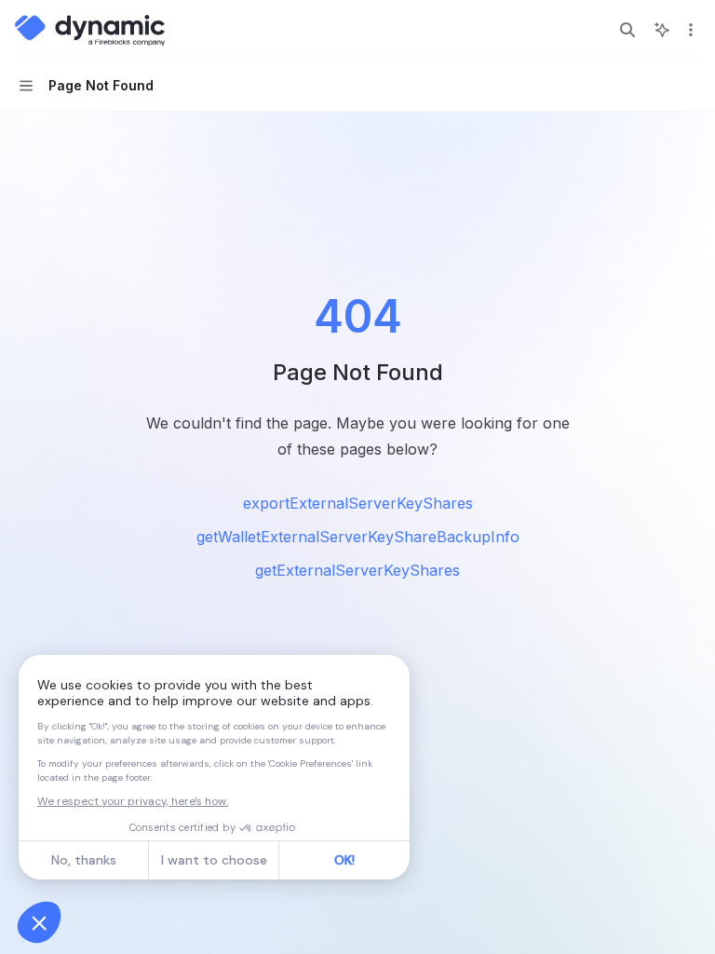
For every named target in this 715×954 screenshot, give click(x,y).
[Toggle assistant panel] (662, 29)
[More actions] (690, 30)
